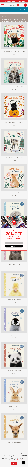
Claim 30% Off (14, 246)
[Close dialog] (25, 217)
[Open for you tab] (23, 462)
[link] (14, 222)
